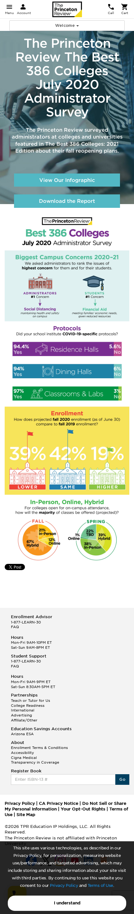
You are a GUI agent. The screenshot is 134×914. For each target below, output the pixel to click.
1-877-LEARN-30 (26, 622)
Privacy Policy (64, 885)
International (22, 710)
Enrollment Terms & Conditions (39, 747)
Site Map (26, 814)
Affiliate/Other (24, 720)
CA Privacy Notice (58, 803)
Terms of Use (100, 885)
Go (122, 779)
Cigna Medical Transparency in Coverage (35, 760)
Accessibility (22, 752)
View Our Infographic (67, 180)
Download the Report (67, 201)
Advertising (21, 715)
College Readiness (28, 705)
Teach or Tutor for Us (30, 700)
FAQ (15, 627)
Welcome (65, 25)
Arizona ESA (22, 734)
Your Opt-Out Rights (83, 809)
